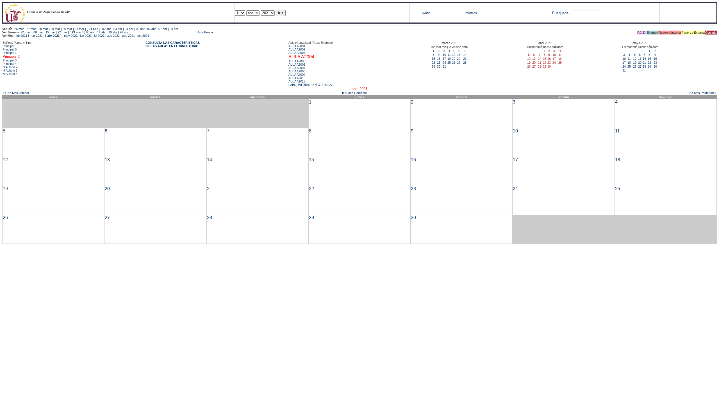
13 (458, 54)
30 (438, 66)
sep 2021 (128, 35)
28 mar (43, 29)
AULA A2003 (296, 52)
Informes (471, 13)
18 (449, 58)
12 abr (101, 32)
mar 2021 (36, 35)
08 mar (38, 32)
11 (449, 54)
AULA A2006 (296, 64)
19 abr (112, 32)
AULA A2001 (296, 46)
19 (453, 58)
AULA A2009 (296, 74)
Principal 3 (10, 60)
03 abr (117, 29)
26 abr (124, 32)
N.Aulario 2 (10, 67)
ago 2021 (113, 35)
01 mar (26, 32)
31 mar (79, 29)
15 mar (50, 32)
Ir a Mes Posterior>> (702, 93)
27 (458, 62)
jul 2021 (99, 35)
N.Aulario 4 (10, 73)
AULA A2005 (296, 61)
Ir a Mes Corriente (354, 93)
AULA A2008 (296, 71)
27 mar (31, 29)
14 (465, 54)
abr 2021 (53, 35)
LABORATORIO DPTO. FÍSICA (310, 84)
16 (438, 58)
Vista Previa (171, 32)
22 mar (62, 32)
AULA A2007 (296, 68)
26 (453, 62)
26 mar (19, 29)
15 (433, 58)
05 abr (140, 29)
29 (433, 66)
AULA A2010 (296, 78)
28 (465, 62)
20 (458, 58)
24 (444, 62)
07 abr (162, 29)
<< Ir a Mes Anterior (16, 93)
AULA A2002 (296, 49)
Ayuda (426, 13)
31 (444, 66)
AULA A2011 (296, 81)
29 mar (55, 29)
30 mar (67, 29)
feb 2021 (21, 35)
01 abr (93, 29)
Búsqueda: (561, 13)
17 (444, 58)
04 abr (129, 29)
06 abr (151, 29)
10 (444, 54)
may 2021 (71, 35)
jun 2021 (86, 35)
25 (449, 62)
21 (465, 58)
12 (453, 54)
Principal (8, 46)
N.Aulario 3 (10, 70)
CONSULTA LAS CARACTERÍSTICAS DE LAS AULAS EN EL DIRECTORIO (172, 44)
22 (433, 62)
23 (438, 62)
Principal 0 (10, 49)
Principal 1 (10, 52)
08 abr (174, 29)
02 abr (106, 29)
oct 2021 (143, 35)
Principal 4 (10, 63)
